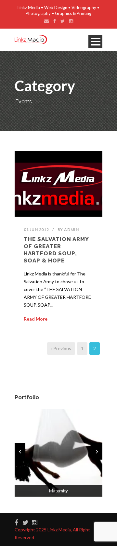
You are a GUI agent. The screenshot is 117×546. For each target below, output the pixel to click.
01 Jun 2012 (36, 229)
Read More (35, 319)
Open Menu (95, 41)
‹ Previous (61, 348)
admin (71, 229)
